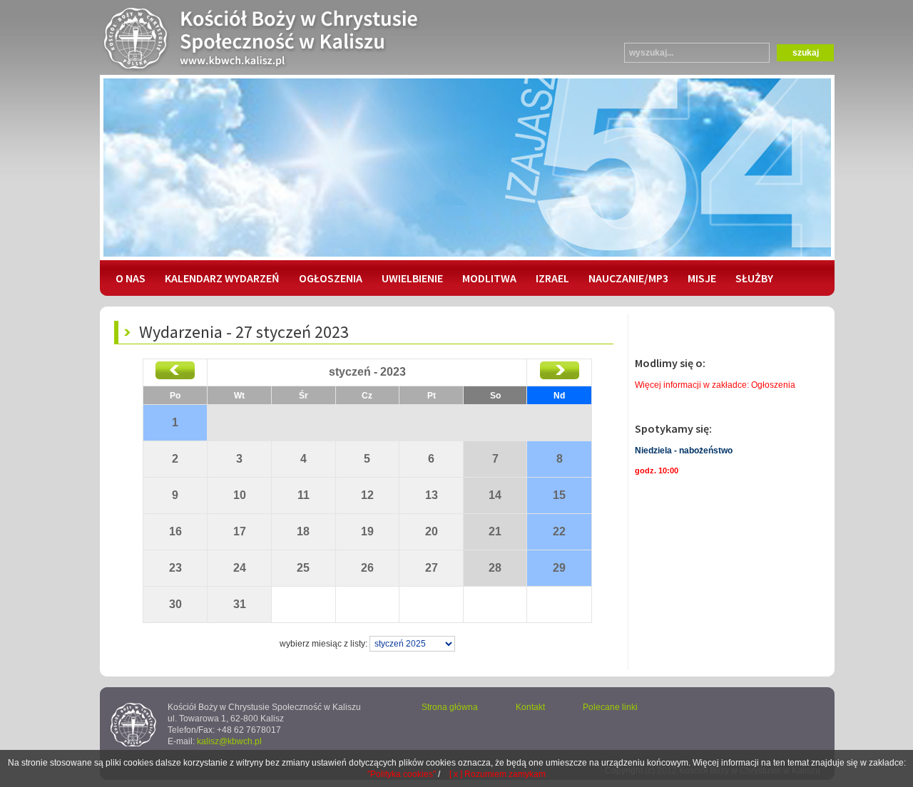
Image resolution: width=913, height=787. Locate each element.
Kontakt (530, 707)
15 (559, 495)
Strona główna (450, 707)
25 (303, 568)
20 (431, 531)
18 (303, 531)
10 (239, 495)
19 (367, 531)
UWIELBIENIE (412, 278)
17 (239, 531)
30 (175, 604)
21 (495, 531)
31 (239, 604)
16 (175, 531)
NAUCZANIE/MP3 (628, 278)
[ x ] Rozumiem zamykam (497, 774)
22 (559, 531)
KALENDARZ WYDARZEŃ (222, 278)
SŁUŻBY (754, 278)
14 (495, 495)
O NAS (131, 278)
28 (495, 568)
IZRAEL (552, 278)
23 (175, 568)
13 (431, 495)
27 (431, 568)
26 (367, 568)
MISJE (702, 278)
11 (303, 495)
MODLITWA (489, 278)
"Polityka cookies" (401, 774)
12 (367, 495)
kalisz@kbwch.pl (229, 741)
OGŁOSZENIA (330, 278)
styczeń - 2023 (367, 372)
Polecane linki (610, 707)
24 (239, 568)
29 (559, 568)
